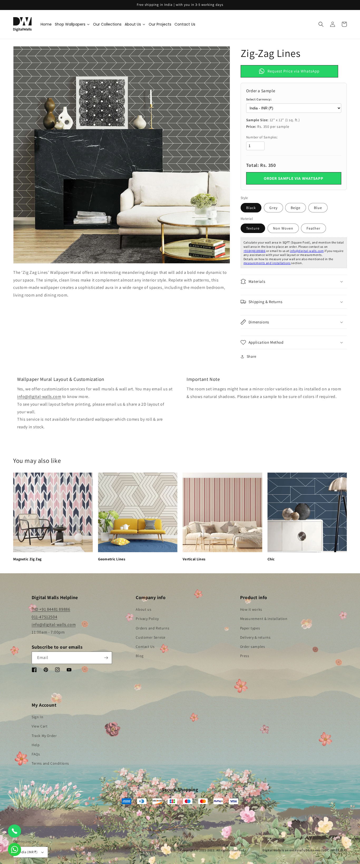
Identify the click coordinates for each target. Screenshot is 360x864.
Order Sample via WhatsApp (293, 178)
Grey (273, 207)
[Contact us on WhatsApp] (14, 849)
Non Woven (283, 228)
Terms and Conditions (50, 763)
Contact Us (145, 646)
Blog (139, 655)
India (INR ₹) (28, 852)
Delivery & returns (255, 637)
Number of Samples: (262, 137)
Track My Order (44, 735)
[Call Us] (14, 831)
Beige (295, 207)
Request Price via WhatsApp (293, 71)
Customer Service (151, 637)
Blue (318, 207)
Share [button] (251, 356)
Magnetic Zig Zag (27, 559)
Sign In (37, 717)
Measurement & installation (264, 618)
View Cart (39, 726)
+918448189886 (255, 251)
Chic (271, 559)
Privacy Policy (147, 618)
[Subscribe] (106, 658)
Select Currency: (259, 99)
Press (244, 655)
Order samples (252, 646)
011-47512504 (44, 617)
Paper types (250, 628)
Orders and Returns (152, 628)
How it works (251, 609)
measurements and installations (267, 263)
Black (251, 207)
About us (143, 609)
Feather (313, 228)
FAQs (36, 754)
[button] (321, 24)
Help (36, 744)
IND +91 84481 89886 (51, 609)
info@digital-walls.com (307, 251)
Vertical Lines (194, 559)
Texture (253, 228)
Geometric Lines (111, 559)
